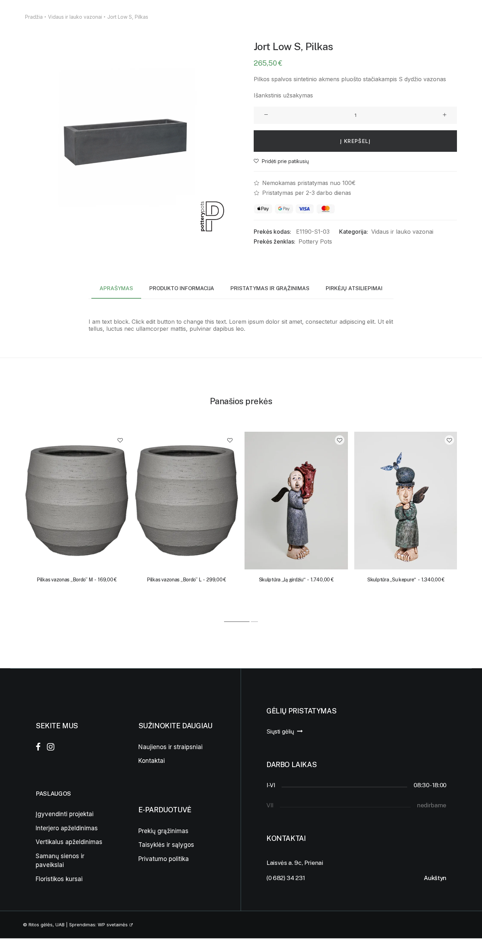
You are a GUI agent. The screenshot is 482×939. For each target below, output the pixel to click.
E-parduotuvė (183, 16)
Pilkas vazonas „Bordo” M (77, 579)
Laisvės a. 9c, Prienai (294, 862)
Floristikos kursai (59, 879)
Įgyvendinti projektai (65, 814)
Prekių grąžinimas (163, 831)
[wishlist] (454, 15)
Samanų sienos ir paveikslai (60, 861)
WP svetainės (113, 924)
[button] (126, 136)
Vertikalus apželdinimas (69, 841)
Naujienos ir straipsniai (170, 746)
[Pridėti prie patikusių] (120, 440)
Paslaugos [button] (65, 16)
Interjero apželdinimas (67, 828)
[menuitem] (68, 15)
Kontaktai (235, 16)
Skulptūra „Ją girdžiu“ (296, 579)
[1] (237, 621)
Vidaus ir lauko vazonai (402, 231)
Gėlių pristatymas (125, 16)
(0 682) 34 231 (285, 877)
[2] (254, 621)
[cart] (465, 15)
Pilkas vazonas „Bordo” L (186, 579)
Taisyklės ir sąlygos (166, 844)
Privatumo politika (163, 858)
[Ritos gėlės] (21, 15)
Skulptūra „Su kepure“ (406, 579)
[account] (443, 15)
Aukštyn (435, 877)
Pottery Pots (315, 241)
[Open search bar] (430, 16)
